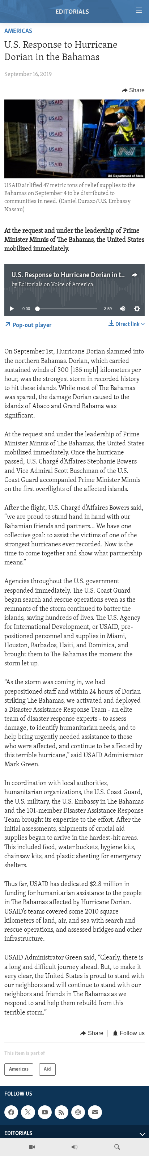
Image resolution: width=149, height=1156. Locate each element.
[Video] (32, 1147)
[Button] (133, 90)
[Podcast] (78, 1112)
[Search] (117, 1147)
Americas (18, 31)
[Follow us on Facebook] (11, 1112)
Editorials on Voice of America (55, 285)
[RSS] (61, 1112)
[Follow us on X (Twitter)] (28, 1112)
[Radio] (74, 1147)
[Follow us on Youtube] (45, 1112)
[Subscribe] (95, 1112)
